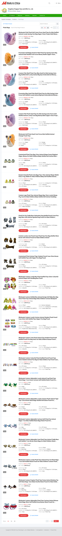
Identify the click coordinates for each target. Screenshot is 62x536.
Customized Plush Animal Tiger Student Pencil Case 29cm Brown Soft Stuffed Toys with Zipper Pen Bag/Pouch (38, 257)
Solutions (27, 15)
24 (8, 521)
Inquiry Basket (34, 47)
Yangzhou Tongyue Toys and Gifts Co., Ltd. (20, 9)
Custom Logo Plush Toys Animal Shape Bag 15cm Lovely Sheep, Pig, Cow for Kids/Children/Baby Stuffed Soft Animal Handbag (38, 196)
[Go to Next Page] (57, 27)
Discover (35, 15)
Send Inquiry (23, 47)
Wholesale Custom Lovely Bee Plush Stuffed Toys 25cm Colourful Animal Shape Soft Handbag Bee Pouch (38, 277)
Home (4, 15)
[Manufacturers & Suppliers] (11, 3)
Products (12, 15)
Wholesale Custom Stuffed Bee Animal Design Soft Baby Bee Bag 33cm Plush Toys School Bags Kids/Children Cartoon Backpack (38, 297)
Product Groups (8, 23)
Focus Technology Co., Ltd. (21, 530)
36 (11, 521)
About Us (20, 15)
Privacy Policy (53, 530)
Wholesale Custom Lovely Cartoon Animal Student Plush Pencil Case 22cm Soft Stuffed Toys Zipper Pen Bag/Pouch (38, 318)
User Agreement (39, 530)
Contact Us (42, 15)
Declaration (46, 530)
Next (56, 521)
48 (14, 521)
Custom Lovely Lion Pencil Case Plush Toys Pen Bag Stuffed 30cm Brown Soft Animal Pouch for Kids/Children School (39, 236)
